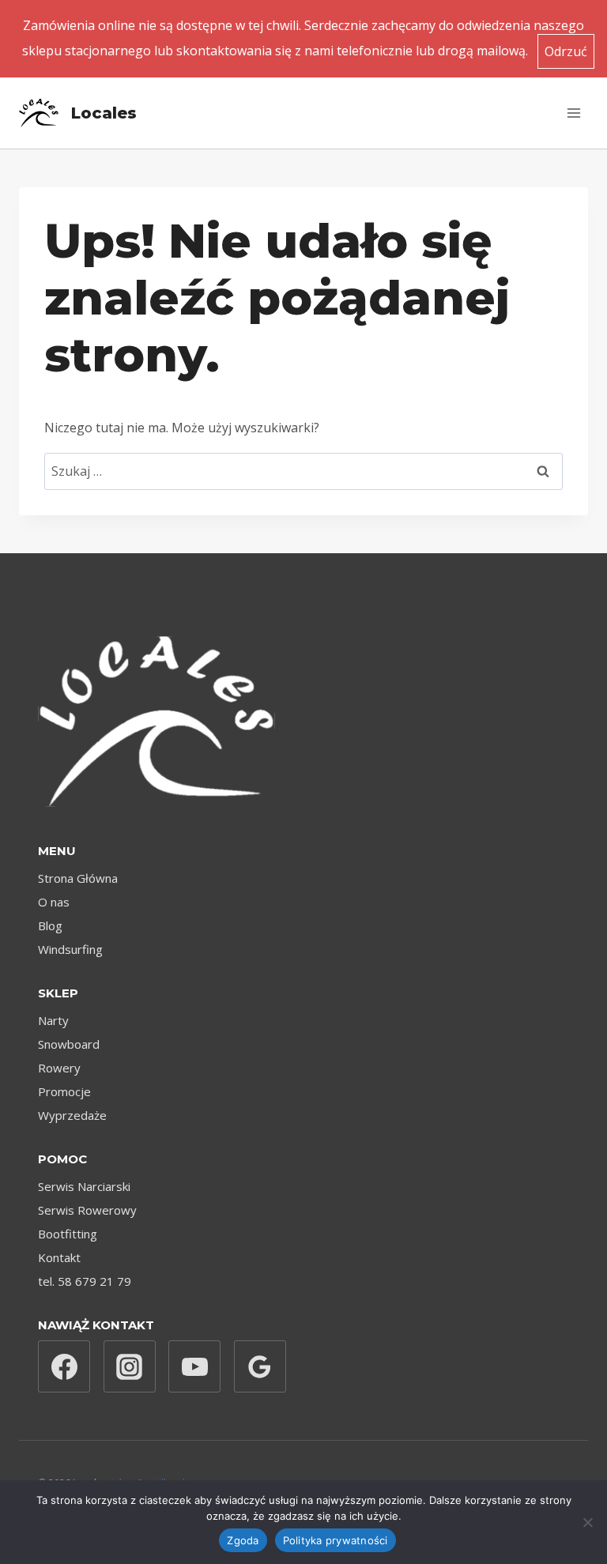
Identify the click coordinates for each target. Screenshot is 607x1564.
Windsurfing (70, 949)
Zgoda (242, 1540)
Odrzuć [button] (566, 51)
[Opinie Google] (260, 1366)
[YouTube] (194, 1366)
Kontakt (59, 1257)
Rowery (59, 1068)
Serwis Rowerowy (87, 1210)
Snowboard (69, 1044)
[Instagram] (130, 1366)
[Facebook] (64, 1366)
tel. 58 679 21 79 (84, 1281)
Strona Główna (78, 878)
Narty (53, 1020)
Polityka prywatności (335, 1540)
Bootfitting (67, 1234)
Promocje (64, 1091)
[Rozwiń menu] (573, 112)
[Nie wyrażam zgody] (587, 1522)
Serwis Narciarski (84, 1186)
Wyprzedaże (72, 1115)
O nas (54, 902)
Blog (50, 925)
